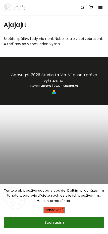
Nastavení (54, 210)
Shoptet (45, 86)
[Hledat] (82, 7)
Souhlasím (54, 222)
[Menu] (100, 8)
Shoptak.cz (70, 86)
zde (67, 200)
